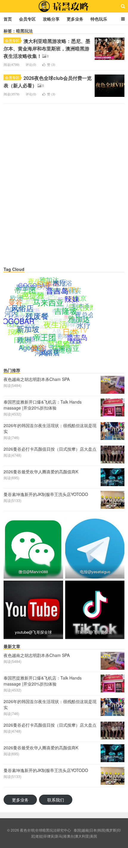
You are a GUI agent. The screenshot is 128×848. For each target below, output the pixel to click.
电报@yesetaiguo (94, 571)
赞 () (51, 64)
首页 (8, 19)
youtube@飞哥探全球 (33, 632)
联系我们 (55, 800)
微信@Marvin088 (33, 571)
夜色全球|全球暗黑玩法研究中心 (64, 6)
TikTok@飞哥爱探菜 (94, 632)
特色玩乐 (98, 19)
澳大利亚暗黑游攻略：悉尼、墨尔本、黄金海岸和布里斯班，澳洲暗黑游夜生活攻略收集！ (47, 48)
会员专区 (27, 19)
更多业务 (75, 19)
